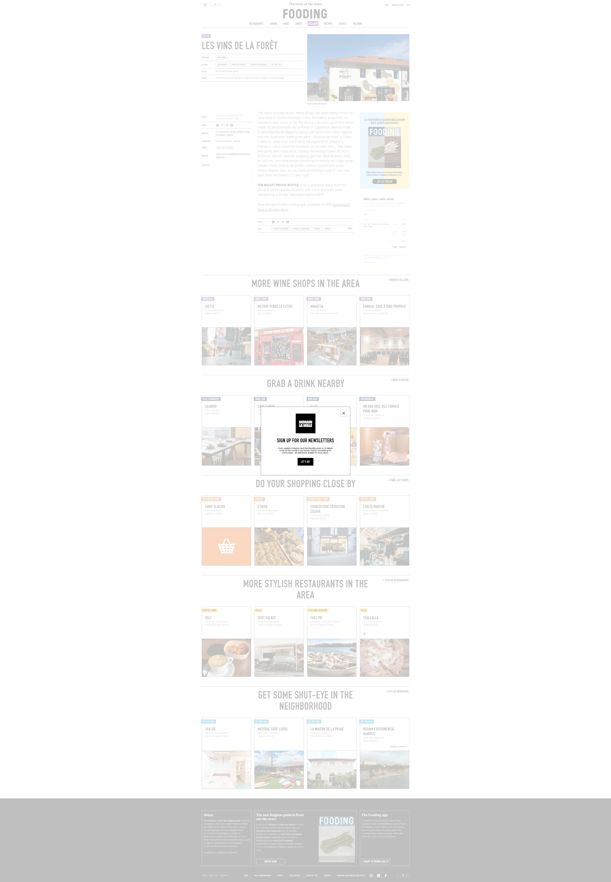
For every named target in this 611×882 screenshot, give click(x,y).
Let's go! (305, 461)
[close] (344, 413)
